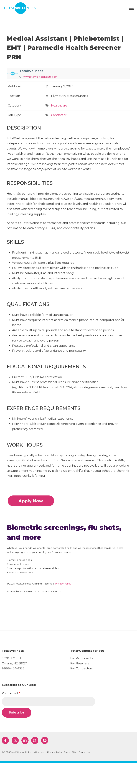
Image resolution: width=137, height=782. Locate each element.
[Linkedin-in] (25, 740)
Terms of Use (70, 752)
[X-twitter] (15, 740)
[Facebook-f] (5, 740)
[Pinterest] (44, 740)
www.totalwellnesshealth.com (40, 76)
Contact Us (84, 752)
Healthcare (59, 105)
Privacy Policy (63, 583)
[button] (131, 8)
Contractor (59, 115)
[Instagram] (34, 740)
